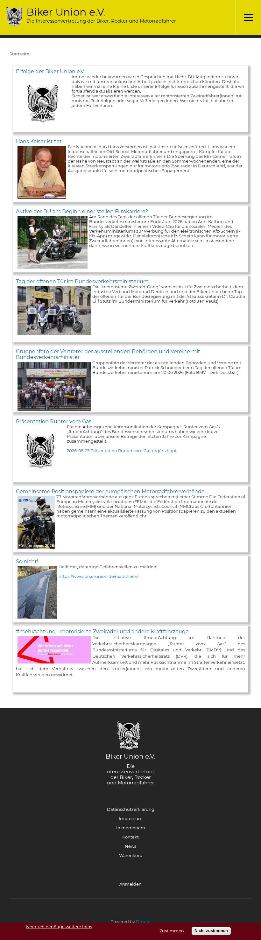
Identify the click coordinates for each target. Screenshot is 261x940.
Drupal (143, 921)
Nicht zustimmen (211, 930)
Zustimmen (171, 931)
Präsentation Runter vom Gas (53, 421)
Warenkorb (130, 855)
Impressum (131, 818)
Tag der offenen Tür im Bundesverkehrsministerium (82, 281)
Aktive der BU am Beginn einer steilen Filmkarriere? (82, 211)
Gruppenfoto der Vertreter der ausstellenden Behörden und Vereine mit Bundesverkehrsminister (108, 354)
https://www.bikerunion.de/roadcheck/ (98, 576)
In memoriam (130, 827)
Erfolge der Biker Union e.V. (50, 71)
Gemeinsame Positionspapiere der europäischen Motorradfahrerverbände (110, 491)
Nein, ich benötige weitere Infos (59, 926)
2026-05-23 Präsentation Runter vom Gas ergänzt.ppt (122, 450)
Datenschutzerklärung (130, 809)
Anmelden (130, 884)
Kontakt (130, 836)
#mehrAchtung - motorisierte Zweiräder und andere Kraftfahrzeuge (102, 631)
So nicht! (27, 561)
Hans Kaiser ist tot (39, 141)
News (130, 846)
